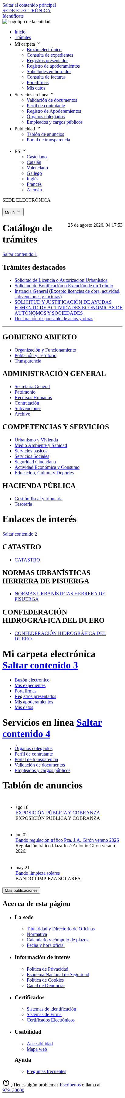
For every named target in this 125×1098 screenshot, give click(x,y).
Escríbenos (71, 1084)
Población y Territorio (35, 355)
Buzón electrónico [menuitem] (44, 49)
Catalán (34, 162)
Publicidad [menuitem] (25, 128)
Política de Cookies (45, 980)
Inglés (32, 178)
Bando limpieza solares (37, 873)
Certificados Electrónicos (51, 1019)
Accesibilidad (40, 1043)
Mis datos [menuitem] (36, 87)
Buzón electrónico (32, 679)
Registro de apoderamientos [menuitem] (53, 66)
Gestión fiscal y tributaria (38, 498)
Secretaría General (32, 386)
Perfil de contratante (34, 753)
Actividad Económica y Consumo (47, 467)
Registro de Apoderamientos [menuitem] (54, 111)
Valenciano (37, 167)
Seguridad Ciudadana (35, 461)
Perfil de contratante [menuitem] (46, 105)
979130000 (13, 1090)
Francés (34, 184)
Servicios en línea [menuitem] (32, 94)
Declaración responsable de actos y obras (54, 318)
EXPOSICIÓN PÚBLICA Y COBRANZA (57, 812)
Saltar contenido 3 (40, 665)
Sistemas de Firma (44, 1014)
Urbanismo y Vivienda (36, 439)
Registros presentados (35, 696)
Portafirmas (25, 690)
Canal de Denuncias (46, 985)
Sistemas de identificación (51, 1008)
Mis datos (24, 707)
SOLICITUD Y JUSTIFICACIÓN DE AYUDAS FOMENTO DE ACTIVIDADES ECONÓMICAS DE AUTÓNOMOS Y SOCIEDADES (69, 307)
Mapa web (37, 1049)
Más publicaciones (21, 890)
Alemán (34, 189)
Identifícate (13, 16)
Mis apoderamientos (34, 701)
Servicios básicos (31, 450)
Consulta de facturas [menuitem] (46, 77)
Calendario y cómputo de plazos (57, 939)
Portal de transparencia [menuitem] (48, 139)
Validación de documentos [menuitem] (52, 100)
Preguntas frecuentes (46, 1071)
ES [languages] (18, 151)
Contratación (27, 403)
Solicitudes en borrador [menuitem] (49, 71)
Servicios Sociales (32, 456)
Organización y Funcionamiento (45, 349)
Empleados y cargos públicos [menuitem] (55, 122)
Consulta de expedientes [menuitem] (50, 55)
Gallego (34, 173)
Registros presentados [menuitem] (47, 60)
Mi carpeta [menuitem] (25, 44)
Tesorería (23, 504)
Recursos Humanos (33, 397)
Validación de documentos (40, 764)
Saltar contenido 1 (19, 254)
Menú (10, 213)
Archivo (22, 413)
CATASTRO (27, 559)
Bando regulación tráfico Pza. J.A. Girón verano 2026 (67, 840)
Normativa (37, 934)
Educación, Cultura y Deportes (44, 472)
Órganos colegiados (33, 748)
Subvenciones (28, 408)
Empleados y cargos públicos (42, 770)
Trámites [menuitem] (23, 37)
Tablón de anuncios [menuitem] (45, 134)
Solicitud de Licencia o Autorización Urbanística (61, 280)
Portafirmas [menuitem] (38, 82)
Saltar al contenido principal (29, 5)
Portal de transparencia (36, 759)
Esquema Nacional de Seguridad (58, 974)
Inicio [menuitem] (20, 31)
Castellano (37, 156)
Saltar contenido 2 (19, 534)
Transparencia (28, 360)
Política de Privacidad (47, 969)
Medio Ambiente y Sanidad (41, 445)
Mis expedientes (30, 685)
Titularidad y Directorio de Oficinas (61, 928)
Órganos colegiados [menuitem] (46, 116)
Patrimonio (25, 392)
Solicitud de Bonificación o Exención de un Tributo (64, 285)
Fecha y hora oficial (46, 945)
